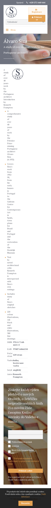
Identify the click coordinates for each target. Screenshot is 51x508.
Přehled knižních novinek (22, 442)
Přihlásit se (38, 18)
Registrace (37, 12)
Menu (13, 29)
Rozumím (25, 503)
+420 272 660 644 (37, 2)
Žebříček (15, 446)
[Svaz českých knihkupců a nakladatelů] (13, 12)
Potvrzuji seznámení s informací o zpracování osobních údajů (23, 461)
